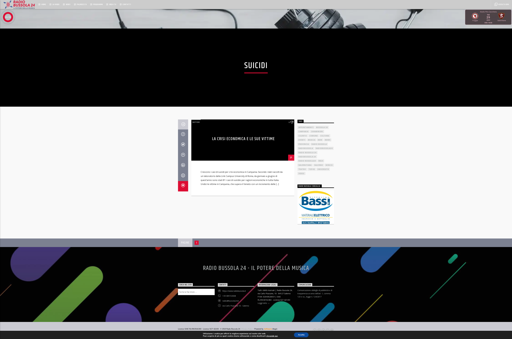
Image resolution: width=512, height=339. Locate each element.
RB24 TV (112, 4)
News (68, 4)
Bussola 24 (322, 127)
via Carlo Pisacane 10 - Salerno (235, 305)
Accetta (301, 335)
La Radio (56, 4)
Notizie (196, 122)
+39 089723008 (229, 296)
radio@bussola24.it (230, 301)
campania (304, 131)
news (327, 140)
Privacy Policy (247, 329)
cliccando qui (272, 336)
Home (43, 4)
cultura (324, 136)
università (323, 169)
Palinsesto (82, 4)
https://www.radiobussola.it (234, 291)
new (320, 140)
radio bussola (319, 144)
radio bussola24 (307, 161)
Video (301, 173)
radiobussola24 (324, 148)
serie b (329, 165)
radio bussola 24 (307, 152)
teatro (302, 169)
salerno (318, 165)
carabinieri (317, 131)
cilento (303, 136)
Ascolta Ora (503, 4)
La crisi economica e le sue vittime (243, 139)
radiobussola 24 (307, 157)
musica (311, 140)
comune (313, 136)
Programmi (98, 4)
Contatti (127, 4)
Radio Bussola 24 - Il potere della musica (256, 268)
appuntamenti (306, 127)
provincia (304, 144)
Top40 (312, 169)
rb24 (321, 161)
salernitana (305, 165)
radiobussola (306, 148)
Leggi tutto (263, 303)
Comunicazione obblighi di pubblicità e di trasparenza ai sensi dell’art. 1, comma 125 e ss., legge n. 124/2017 (314, 293)
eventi (302, 140)
